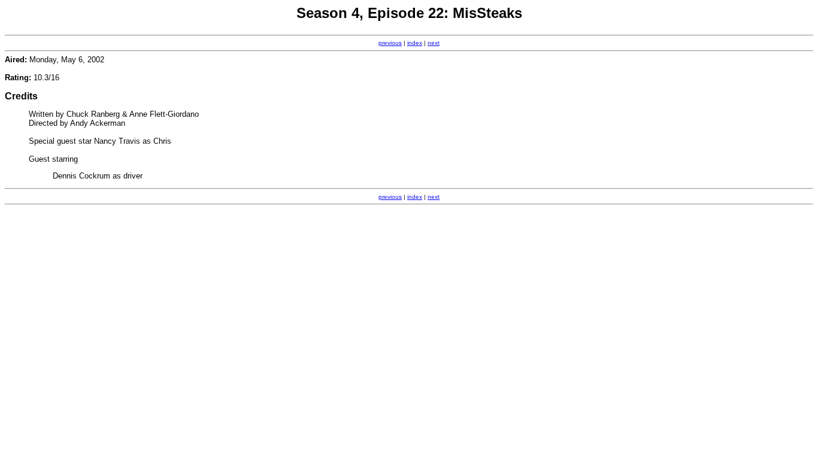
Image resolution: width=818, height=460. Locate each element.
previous (390, 43)
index (414, 43)
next (434, 43)
